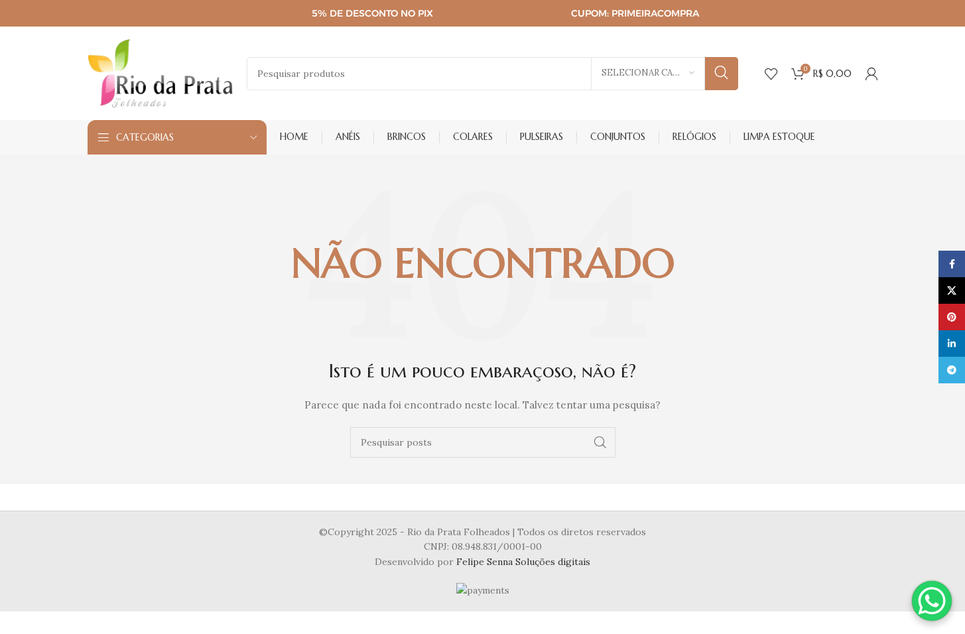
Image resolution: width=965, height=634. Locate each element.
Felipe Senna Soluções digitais (523, 562)
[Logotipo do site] (160, 72)
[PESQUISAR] (721, 73)
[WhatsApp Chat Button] (932, 601)
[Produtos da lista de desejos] (771, 73)
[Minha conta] (871, 73)
